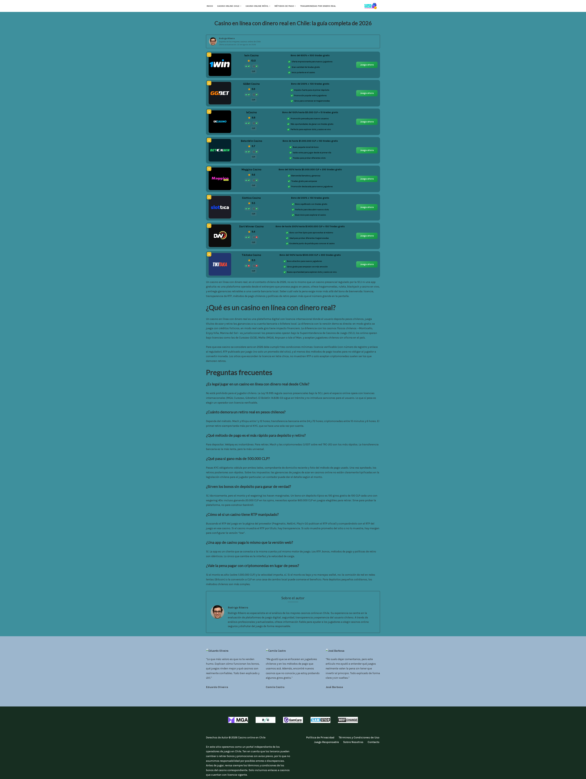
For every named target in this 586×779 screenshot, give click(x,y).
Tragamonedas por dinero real (318, 6)
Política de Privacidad (320, 737)
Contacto (373, 742)
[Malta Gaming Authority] (238, 720)
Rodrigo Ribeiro (227, 38)
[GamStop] (320, 720)
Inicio (210, 6)
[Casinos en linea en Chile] (371, 6)
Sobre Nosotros (353, 742)
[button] (240, 6)
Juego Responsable (326, 742)
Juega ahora (367, 64)
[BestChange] (348, 720)
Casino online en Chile (252, 737)
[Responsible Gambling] (265, 720)
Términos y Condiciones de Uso (359, 737)
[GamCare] (293, 720)
